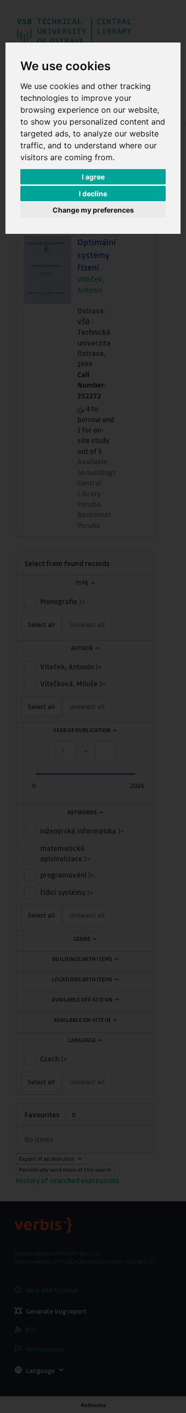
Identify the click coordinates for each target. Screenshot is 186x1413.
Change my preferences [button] (93, 210)
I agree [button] (93, 177)
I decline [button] (93, 193)
